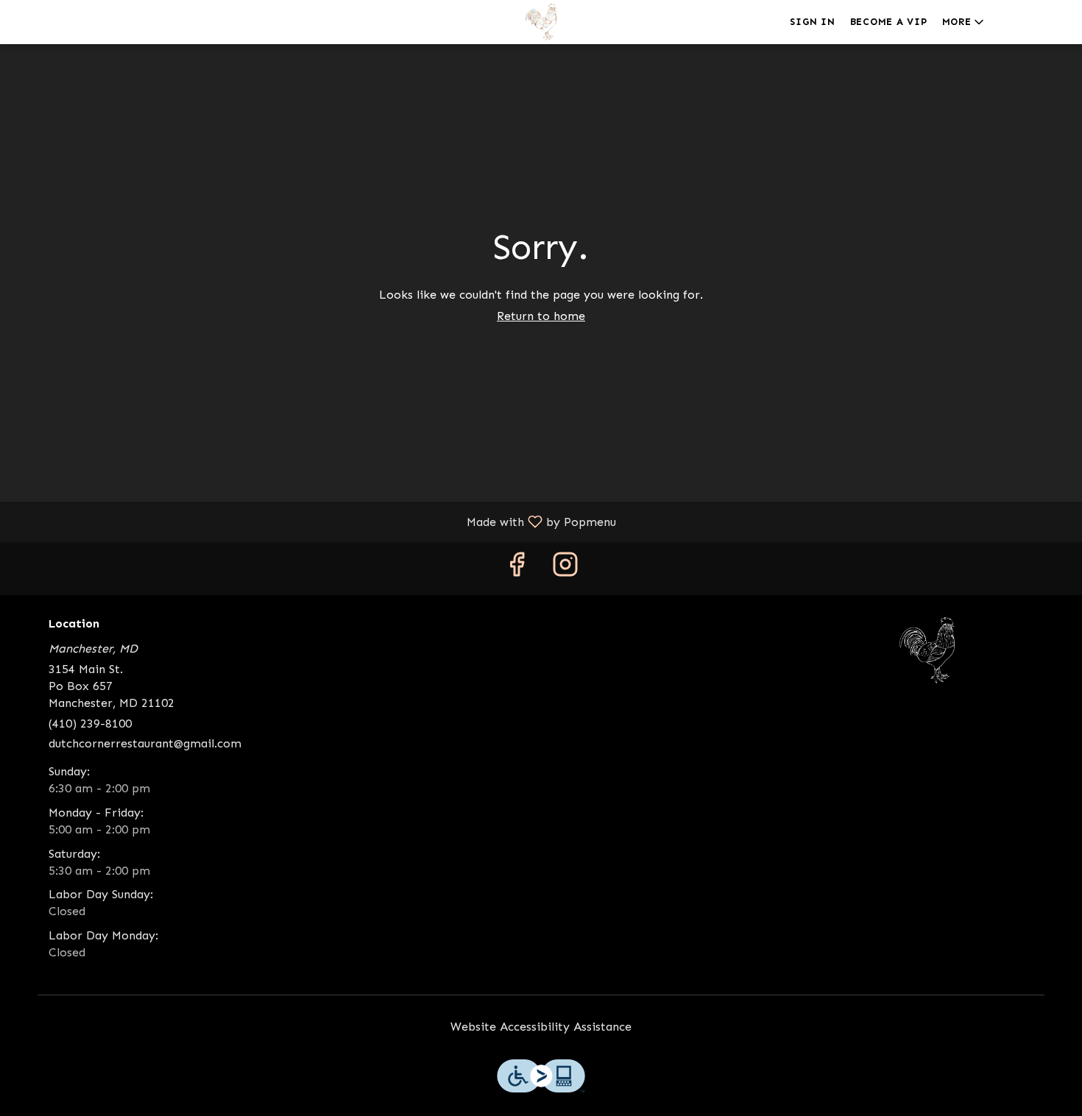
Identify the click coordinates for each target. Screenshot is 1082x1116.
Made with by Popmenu (313, 521)
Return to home (541, 316)
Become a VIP (888, 21)
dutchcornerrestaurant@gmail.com (145, 743)
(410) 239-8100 (90, 724)
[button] (964, 22)
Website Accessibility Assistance (541, 1027)
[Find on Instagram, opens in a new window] (565, 568)
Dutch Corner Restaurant (927, 650)
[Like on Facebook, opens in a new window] (516, 568)
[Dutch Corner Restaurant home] (541, 22)
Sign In (812, 21)
